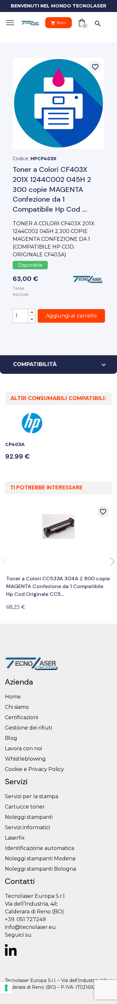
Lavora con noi (23, 748)
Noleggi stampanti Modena (40, 858)
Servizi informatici (27, 827)
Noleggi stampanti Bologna (40, 869)
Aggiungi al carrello (71, 316)
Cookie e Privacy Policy (34, 769)
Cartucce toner (25, 807)
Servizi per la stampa (31, 796)
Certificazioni (21, 717)
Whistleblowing (25, 759)
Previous (6, 561)
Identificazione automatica (39, 848)
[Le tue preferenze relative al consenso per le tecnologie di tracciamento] (6, 988)
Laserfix (15, 838)
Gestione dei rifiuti (28, 728)
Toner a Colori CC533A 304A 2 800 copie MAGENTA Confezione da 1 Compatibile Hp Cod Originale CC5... (58, 586)
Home (13, 697)
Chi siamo (17, 707)
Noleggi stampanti (29, 817)
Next (110, 561)
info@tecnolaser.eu (30, 927)
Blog (11, 738)
